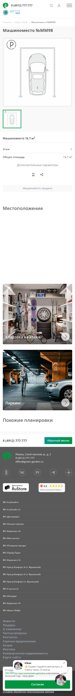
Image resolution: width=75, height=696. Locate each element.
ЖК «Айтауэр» (10, 596)
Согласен (37, 684)
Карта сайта (12, 657)
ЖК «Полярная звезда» (14, 545)
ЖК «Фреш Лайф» (12, 610)
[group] (37, 72)
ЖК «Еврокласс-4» (12, 531)
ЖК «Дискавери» (11, 516)
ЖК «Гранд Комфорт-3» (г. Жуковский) (22, 567)
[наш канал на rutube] (37, 472)
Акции (8, 645)
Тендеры (9, 625)
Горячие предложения (19, 641)
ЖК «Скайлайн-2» (12, 509)
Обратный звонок (58, 440)
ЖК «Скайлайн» (11, 502)
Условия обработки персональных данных (28, 691)
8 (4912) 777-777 (21, 5)
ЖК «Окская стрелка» (13, 523)
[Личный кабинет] (59, 5)
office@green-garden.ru (29, 461)
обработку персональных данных (25, 673)
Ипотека (9, 649)
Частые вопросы (15, 633)
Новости (9, 621)
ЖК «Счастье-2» (11, 588)
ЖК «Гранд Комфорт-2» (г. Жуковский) (22, 574)
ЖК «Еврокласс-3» (12, 603)
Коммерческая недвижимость (25, 653)
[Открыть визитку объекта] (33, 174)
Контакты (10, 637)
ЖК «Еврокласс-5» (12, 560)
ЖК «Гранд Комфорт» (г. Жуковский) (21, 581)
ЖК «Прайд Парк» (12, 552)
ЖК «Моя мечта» (11, 538)
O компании (12, 629)
